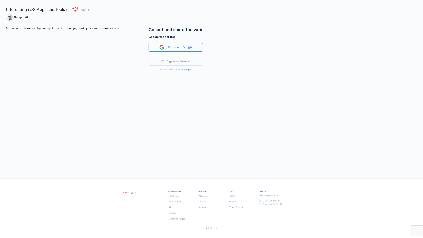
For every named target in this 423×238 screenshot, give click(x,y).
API (170, 207)
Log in (188, 69)
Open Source (236, 207)
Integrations (175, 201)
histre (84, 9)
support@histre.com (268, 195)
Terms (232, 195)
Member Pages (176, 218)
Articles (202, 195)
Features (173, 195)
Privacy (232, 201)
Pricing (172, 212)
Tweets (202, 201)
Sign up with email (178, 61)
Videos (202, 207)
